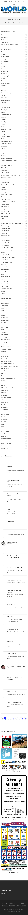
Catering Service (13, 110)
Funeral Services (13, 204)
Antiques (13, 39)
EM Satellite (10, 616)
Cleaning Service (13, 122)
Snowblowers (13, 407)
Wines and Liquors (13, 443)
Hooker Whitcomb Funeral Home (14, 818)
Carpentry (13, 102)
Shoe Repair (13, 395)
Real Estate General (13, 361)
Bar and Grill (13, 73)
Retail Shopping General (13, 378)
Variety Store (13, 436)
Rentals (13, 371)
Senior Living (13, 390)
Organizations (13, 320)
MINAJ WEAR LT (11, 653)
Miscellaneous (13, 301)
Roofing (13, 380)
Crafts (13, 148)
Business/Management (13, 93)
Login (22, 1)
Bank (13, 68)
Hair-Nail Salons (14, 230)
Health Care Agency (13, 240)
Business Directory (13, 22)
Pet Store (13, 332)
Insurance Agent (13, 269)
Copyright (23, 905)
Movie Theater (13, 308)
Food (13, 197)
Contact (11, 1)
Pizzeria (13, 344)
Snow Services (13, 405)
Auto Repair (13, 59)
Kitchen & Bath (13, 281)
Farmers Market (13, 182)
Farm (13, 180)
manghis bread (11, 531)
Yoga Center (13, 448)
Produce (13, 351)
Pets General (13, 334)
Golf (13, 221)
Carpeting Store (13, 107)
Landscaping (13, 286)
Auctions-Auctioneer (13, 52)
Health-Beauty (14, 245)
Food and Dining (13, 199)
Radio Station (13, 356)
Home (5, 1)
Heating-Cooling (13, 255)
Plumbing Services (13, 347)
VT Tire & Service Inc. (14, 771)
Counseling (13, 146)
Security (18, 905)
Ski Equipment (13, 400)
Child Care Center (13, 114)
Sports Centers (13, 414)
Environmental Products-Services (13, 175)
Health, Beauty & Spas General (13, 250)
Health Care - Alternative (13, 238)
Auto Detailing (13, 56)
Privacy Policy (12, 905)
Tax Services (13, 419)
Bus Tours (13, 90)
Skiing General (13, 402)
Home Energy (13, 259)
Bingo (13, 81)
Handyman (13, 233)
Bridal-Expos (13, 88)
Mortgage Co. (13, 303)
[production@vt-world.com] (14, 4)
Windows (13, 441)
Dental (13, 153)
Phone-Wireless (13, 339)
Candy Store (13, 97)
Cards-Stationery (13, 100)
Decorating (13, 151)
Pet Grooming (13, 327)
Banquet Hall (13, 71)
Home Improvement (13, 262)
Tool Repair (13, 429)
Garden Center (13, 211)
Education (13, 163)
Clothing (14, 124)
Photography (13, 342)
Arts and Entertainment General (13, 44)
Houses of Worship (13, 267)
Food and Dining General (14, 201)
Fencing (13, 187)
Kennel (13, 279)
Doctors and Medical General (13, 160)
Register (17, 1)
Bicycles (13, 78)
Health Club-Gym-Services (13, 243)
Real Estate (14, 359)
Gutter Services (13, 228)
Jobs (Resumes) (13, 276)
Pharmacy (13, 337)
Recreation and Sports (13, 363)
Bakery (13, 66)
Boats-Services (13, 83)
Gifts (13, 218)
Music (13, 310)
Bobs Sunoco (10, 641)
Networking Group (13, 313)
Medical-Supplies (13, 298)
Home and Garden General (13, 257)
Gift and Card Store (13, 214)
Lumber (13, 293)
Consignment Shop (13, 136)
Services (13, 392)
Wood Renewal (13, 446)
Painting (13, 322)
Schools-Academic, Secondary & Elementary (13, 388)
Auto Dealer (14, 54)
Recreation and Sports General (13, 366)
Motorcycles (13, 305)
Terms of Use (5, 905)
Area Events (13, 42)
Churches (13, 117)
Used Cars (13, 434)
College (13, 131)
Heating (13, 252)
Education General (13, 165)
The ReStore (10, 521)
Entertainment (13, 172)
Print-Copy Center (13, 349)
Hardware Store (13, 235)
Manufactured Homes (13, 296)
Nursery (13, 315)
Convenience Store (13, 141)
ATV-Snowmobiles (13, 49)
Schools (13, 385)
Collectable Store (13, 129)
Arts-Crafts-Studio (13, 47)
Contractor (13, 139)
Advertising (13, 37)
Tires (13, 426)
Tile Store (13, 424)
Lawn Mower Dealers (13, 288)
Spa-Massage (13, 412)
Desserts (13, 156)
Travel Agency (13, 431)
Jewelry (14, 274)
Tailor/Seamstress (13, 417)
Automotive (13, 64)
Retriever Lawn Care (12, 691)
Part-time (13, 325)
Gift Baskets (13, 216)
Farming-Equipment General (13, 185)
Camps (13, 95)
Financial (13, 189)
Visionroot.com (11, 604)
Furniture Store (13, 206)
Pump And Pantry (14, 872)
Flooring (13, 192)
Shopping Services (13, 397)
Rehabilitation (13, 368)
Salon (13, 383)
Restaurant (13, 376)
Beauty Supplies (13, 76)
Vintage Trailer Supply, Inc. (14, 702)
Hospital (13, 264)
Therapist (13, 421)
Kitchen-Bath (13, 284)
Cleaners (13, 119)
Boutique (13, 85)
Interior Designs (13, 272)
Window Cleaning (13, 438)
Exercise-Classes (13, 177)
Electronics (13, 170)
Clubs (13, 127)
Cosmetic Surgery (13, 143)
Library (13, 291)
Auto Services (14, 61)
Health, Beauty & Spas (13, 247)
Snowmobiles (13, 409)
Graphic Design (13, 226)
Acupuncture (13, 35)
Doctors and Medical (13, 158)
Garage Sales (13, 209)
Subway (9, 509)
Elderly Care (13, 168)
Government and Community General (14, 223)
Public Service (14, 354)
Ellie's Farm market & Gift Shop (15, 567)
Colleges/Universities (13, 134)
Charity (13, 112)
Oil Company (13, 318)
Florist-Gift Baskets (13, 194)
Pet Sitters (13, 330)
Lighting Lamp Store (12, 629)
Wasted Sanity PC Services (14, 580)
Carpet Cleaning (13, 105)
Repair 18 (13, 373)
